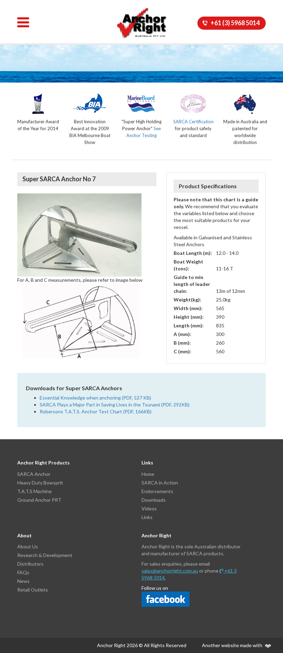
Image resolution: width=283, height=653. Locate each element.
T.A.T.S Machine (34, 491)
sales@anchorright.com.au (170, 571)
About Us (27, 546)
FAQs (23, 572)
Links (147, 517)
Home (148, 474)
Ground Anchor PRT (39, 500)
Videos (149, 508)
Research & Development (44, 555)
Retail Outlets (32, 590)
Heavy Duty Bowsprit (40, 483)
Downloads (154, 500)
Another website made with (232, 645)
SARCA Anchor (33, 474)
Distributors (30, 564)
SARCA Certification (193, 121)
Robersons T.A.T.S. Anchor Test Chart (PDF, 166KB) (96, 411)
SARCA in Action (160, 483)
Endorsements (157, 491)
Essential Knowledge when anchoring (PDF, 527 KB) (95, 398)
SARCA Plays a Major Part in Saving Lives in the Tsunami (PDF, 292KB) (114, 404)
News (23, 581)
